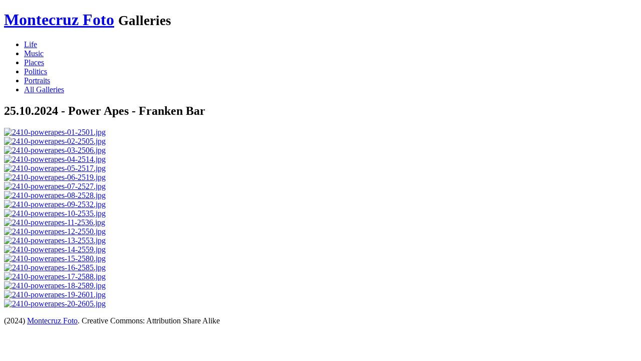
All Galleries (44, 89)
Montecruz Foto (59, 20)
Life (30, 44)
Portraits (37, 80)
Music (34, 53)
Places (34, 62)
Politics (35, 71)
